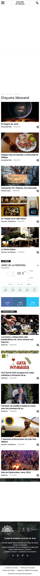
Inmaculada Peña (6, 127)
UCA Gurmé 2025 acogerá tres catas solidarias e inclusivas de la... (17, 373)
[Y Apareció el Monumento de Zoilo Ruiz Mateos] (20, 427)
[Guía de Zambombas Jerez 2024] (20, 460)
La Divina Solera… (9, 249)
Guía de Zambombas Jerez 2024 (16, 472)
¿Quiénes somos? (10, 552)
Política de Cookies (8, 570)
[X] (27, 556)
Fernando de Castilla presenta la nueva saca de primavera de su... (18, 407)
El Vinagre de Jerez (9, 124)
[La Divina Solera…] (20, 237)
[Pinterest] (22, 556)
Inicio (2, 94)
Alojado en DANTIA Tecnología (27, 570)
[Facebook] (13, 556)
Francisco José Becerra (8, 221)
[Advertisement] (20, 28)
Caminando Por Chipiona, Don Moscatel (18, 188)
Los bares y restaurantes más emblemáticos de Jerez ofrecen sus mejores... (17, 339)
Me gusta (7, 298)
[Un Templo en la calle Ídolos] (20, 206)
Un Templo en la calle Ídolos (13, 218)
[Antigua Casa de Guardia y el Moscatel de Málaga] (20, 143)
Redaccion (4, 345)
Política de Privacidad (27, 568)
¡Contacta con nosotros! (27, 552)
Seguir (20, 298)
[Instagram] (17, 556)
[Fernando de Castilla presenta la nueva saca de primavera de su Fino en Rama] (20, 394)
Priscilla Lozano (6, 191)
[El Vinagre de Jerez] (20, 112)
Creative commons (11, 568)
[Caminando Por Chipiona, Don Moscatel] (20, 176)
